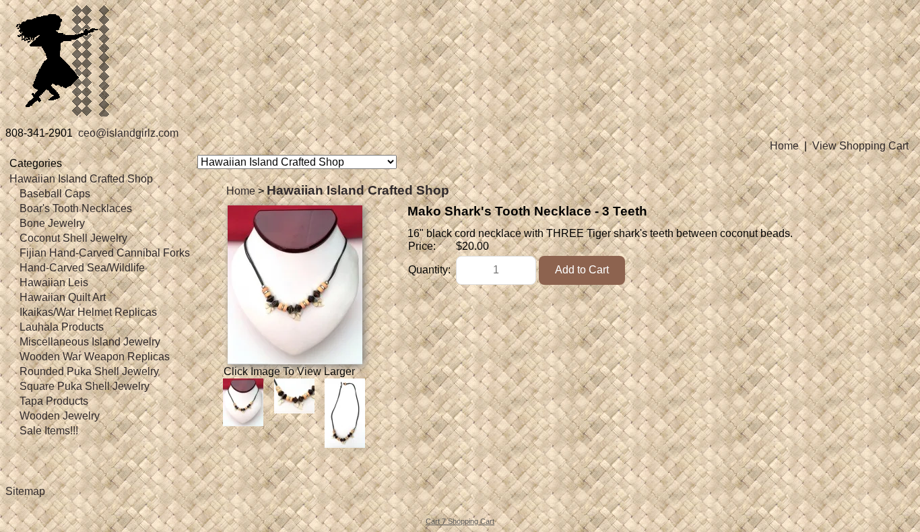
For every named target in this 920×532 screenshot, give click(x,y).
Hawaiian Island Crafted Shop (81, 179)
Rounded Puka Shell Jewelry (89, 371)
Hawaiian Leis (54, 282)
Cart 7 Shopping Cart (460, 521)
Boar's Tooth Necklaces (76, 208)
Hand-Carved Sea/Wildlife (82, 267)
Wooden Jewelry (60, 416)
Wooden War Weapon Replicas (95, 356)
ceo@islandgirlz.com (128, 133)
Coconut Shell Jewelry (73, 238)
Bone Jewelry (52, 223)
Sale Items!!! (49, 430)
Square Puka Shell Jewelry (85, 386)
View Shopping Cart (860, 146)
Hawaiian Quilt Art (63, 297)
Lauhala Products (62, 327)
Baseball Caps (55, 193)
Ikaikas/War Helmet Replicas (88, 312)
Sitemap (25, 491)
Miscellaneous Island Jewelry (90, 341)
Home (784, 146)
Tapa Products (54, 401)
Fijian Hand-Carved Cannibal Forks (105, 253)
